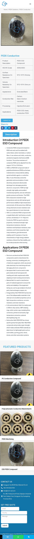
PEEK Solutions (13, 9)
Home (5, 9)
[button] (2, 128)
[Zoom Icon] (31, 15)
